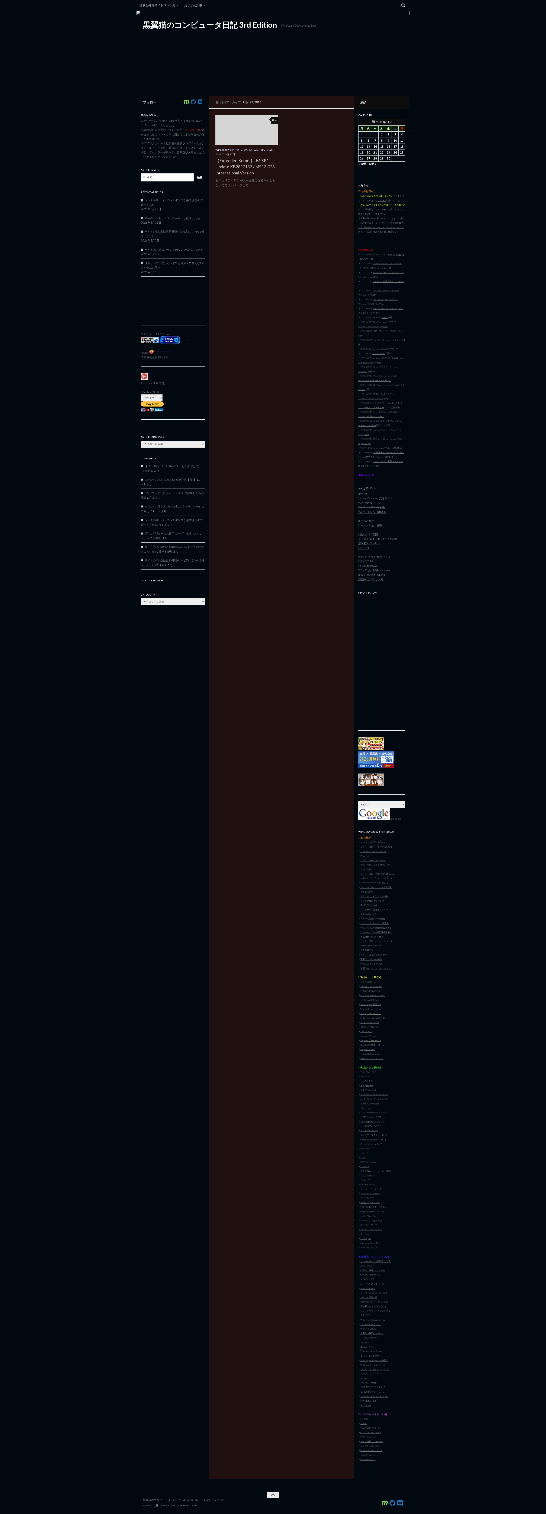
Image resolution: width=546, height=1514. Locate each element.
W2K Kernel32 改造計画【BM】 (375, 1261)
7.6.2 (369, 1220)
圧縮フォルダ (366, 1346)
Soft (378, 1139)
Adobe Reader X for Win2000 (374, 1094)
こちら (391, 205)
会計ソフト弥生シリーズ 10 (373, 1135)
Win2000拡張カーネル (228, 149)
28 (375, 158)
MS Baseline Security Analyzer (374, 1396)
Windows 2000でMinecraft (373, 851)
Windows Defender (369, 1328)
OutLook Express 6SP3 (371, 1274)
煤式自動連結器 (368, 566)
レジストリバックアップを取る (375, 1310)
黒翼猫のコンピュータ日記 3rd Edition (210, 24)
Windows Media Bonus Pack (373, 1319)
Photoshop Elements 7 (370, 1189)
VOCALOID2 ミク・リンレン (373, 1207)
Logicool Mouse (367, 1049)
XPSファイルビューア (370, 1324)
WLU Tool (364, 855)
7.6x (377, 1225)
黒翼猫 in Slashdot (369, 543)
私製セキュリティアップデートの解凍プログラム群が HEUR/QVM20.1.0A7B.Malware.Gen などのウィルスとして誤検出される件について (381, 227)
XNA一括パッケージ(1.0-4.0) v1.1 (388, 331)
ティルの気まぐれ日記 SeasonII (377, 539)
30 (388, 158)
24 (395, 152)
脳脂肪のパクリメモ (370, 579)
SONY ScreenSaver (368, 1162)
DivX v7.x (364, 1166)
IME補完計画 (366, 891)
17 (395, 146)
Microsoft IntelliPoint (370, 1053)
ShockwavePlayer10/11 (371, 1243)
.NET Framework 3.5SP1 (371, 1117)
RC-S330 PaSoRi (368, 1175)
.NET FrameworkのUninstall (373, 860)
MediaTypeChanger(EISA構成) (374, 1360)
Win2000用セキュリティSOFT (374, 954)
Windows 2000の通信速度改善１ (376, 927)
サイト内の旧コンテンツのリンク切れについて (174, 249)
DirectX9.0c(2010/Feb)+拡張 (374, 1292)
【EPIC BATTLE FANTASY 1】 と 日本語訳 (170, 466)
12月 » (372, 163)
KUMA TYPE (365, 561)
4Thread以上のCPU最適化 (372, 918)
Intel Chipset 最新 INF (370, 1004)
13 (368, 146)
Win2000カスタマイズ (371, 963)
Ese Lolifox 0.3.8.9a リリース (385, 349)
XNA (362, 1265)
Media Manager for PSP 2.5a (373, 1112)
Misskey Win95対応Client (372, 842)
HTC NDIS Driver (368, 982)
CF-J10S (364, 1419)
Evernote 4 (365, 1108)
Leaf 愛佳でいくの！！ (371, 1126)
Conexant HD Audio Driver (372, 995)
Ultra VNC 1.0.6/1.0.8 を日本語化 (376, 887)
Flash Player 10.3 (368, 1072)
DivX (362, 1157)
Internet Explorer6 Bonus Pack (374, 1301)
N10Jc (363, 1423)
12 (361, 146)
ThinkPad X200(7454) (370, 1428)
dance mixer (365, 1148)
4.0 (369, 1238)
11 (402, 140)
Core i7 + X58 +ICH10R (371, 1450)
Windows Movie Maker (371, 1351)
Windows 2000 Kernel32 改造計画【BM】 (170, 479)
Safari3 (363, 1238)
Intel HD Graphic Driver (371, 986)
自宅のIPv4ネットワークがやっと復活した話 (172, 218)
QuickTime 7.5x (367, 1225)
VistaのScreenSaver (369, 1130)
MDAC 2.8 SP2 (367, 1279)
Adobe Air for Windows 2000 (374, 1099)
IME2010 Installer (369, 1090)
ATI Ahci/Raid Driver (369, 1022)
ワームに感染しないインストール (376, 941)
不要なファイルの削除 (371, 959)
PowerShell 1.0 (367, 1198)
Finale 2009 (366, 1180)
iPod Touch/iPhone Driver (371, 1058)
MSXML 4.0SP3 (367, 1288)
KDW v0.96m (378, 353)
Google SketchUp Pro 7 (371, 1144)
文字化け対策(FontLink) (371, 1333)
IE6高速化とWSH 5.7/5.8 (372, 1391)
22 (381, 152)
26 (361, 158)
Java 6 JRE (365, 1076)
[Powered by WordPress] (157, 1505)
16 (388, 146)
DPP (383, 1139)
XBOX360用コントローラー (373, 1045)
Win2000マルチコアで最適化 (374, 923)
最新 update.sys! (368, 914)
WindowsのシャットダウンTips (375, 864)
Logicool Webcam (368, 1036)
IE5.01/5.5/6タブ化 (369, 1355)
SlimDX (369, 1265)
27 (368, 158)
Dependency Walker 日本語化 (374, 882)
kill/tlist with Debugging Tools (374, 1369)
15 (381, 146)
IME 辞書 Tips (367, 950)
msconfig (364, 1342)
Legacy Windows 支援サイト (375, 498)
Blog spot (363, 548)
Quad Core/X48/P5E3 (370, 1432)
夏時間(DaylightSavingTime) (373, 1306)
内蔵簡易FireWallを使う (371, 936)
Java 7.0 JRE (366, 1081)
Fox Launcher (366, 869)
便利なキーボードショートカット (376, 968)
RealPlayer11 (366, 1234)
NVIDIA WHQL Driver (370, 1000)
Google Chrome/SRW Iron (372, 1211)
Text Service (365, 1405)
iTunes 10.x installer (369, 1103)
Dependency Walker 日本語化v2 (387, 448)
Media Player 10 (368, 1216)
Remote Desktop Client (371, 945)
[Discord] (200, 102)
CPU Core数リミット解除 (372, 1270)
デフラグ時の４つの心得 (372, 900)
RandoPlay (147, 470)
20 (368, 152)
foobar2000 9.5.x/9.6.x (371, 1229)
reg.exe (363, 1378)
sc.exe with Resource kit (371, 1373)
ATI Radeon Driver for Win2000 (387, 263)
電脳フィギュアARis (370, 1202)
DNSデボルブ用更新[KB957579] (375, 909)
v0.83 (385, 317)
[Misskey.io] (186, 102)
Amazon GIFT (149, 383)
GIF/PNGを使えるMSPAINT (373, 1284)
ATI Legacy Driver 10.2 (370, 1013)
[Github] (193, 102)
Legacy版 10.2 (364, 443)
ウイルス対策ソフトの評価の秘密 (376, 846)
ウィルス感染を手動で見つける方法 (377, 873)
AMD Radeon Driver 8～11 (372, 1018)
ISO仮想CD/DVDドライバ (372, 1387)
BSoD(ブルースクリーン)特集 (374, 896)
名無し (157, 538)
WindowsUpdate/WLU (259, 149)
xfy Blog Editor (367, 1184)
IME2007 (365, 1315)
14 (375, 146)
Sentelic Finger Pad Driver (372, 1009)
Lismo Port (365, 1153)
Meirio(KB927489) (369, 1337)
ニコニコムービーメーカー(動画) (376, 1171)
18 (402, 146)
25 (402, 152)
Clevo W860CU (367, 1459)
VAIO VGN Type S (368, 1437)
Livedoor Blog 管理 (370, 525)
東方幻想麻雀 (366, 1085)
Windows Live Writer (370, 1247)
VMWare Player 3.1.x (370, 990)
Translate (395, 818)
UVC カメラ (366, 1031)
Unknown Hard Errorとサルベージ (376, 878)
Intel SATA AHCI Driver (370, 1026)
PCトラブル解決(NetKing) (374, 570)
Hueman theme (188, 1505)
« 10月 (362, 163)
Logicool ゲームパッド (370, 1040)
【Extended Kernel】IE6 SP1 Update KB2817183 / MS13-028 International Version (245, 166)
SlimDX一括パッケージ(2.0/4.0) (388, 340)
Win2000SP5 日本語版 (372, 512)
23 (388, 152)
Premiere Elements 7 (370, 1193)
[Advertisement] (381, 660)
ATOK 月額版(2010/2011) (372, 1121)
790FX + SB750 (367, 1455)
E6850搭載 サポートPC (371, 1441)
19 (361, 152)
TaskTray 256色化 (368, 1382)
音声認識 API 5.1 (368, 1400)
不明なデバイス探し (370, 905)
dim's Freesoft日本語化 (372, 575)
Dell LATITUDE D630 (370, 1446)
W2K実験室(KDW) (369, 503)
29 (381, 158)
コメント (382, 200)
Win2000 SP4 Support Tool (372, 1364)
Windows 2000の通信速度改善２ (376, 932)
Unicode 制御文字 (368, 1297)
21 (375, 152)
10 (395, 140)
